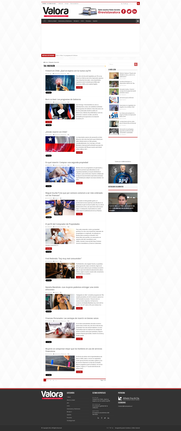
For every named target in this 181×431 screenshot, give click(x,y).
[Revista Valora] (56, 11)
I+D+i (82, 21)
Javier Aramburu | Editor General (131, 428)
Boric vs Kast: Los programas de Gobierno (63, 99)
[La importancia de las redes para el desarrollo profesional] (114, 124)
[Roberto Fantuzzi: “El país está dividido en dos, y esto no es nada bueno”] (114, 75)
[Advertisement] (90, 38)
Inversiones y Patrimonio (65, 21)
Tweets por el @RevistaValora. (123, 161)
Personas (88, 21)
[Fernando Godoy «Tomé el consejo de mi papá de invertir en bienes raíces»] (114, 91)
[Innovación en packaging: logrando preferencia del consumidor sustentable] (114, 131)
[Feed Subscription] (105, 66)
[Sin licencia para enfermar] (114, 100)
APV (68, 403)
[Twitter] (125, 4)
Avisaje (66, 3)
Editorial (61, 3)
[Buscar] (138, 3)
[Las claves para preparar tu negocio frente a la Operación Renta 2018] (114, 115)
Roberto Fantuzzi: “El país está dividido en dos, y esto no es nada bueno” (128, 74)
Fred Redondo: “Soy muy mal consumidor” (63, 258)
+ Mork (69, 397)
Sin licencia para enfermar (127, 97)
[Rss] (121, 4)
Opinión (95, 21)
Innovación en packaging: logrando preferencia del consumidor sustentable (126, 130)
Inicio (46, 62)
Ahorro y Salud (52, 21)
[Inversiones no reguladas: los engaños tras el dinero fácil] (114, 108)
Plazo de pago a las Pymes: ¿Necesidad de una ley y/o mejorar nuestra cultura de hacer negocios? (122, 208)
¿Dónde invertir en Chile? (62, 55)
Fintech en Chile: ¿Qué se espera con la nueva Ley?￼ (68, 71)
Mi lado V (76, 21)
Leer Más (79, 87)
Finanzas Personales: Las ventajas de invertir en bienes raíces (72, 318)
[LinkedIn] (127, 4)
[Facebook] (123, 4)
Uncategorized (71, 420)
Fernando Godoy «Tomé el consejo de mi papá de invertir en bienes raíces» (128, 91)
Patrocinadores (74, 3)
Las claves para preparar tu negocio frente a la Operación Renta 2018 (128, 114)
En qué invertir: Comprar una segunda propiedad (66, 162)
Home (44, 21)
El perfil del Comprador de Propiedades (62, 224)
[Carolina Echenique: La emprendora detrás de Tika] (114, 84)
